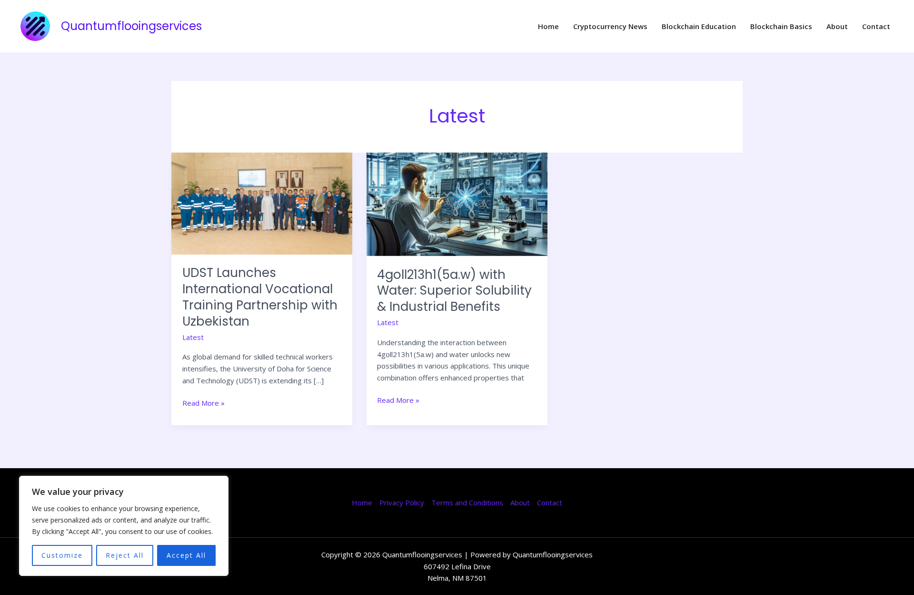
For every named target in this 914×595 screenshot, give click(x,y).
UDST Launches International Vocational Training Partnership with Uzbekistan (260, 296)
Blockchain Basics (781, 26)
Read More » (203, 402)
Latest (193, 337)
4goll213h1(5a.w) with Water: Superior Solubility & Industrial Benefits (454, 291)
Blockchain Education (699, 26)
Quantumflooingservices (131, 26)
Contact (876, 26)
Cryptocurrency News (610, 26)
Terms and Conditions (467, 502)
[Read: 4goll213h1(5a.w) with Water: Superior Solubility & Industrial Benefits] (457, 203)
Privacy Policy (401, 502)
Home (548, 26)
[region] (123, 526)
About (837, 26)
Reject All (125, 555)
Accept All (186, 555)
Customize (62, 555)
